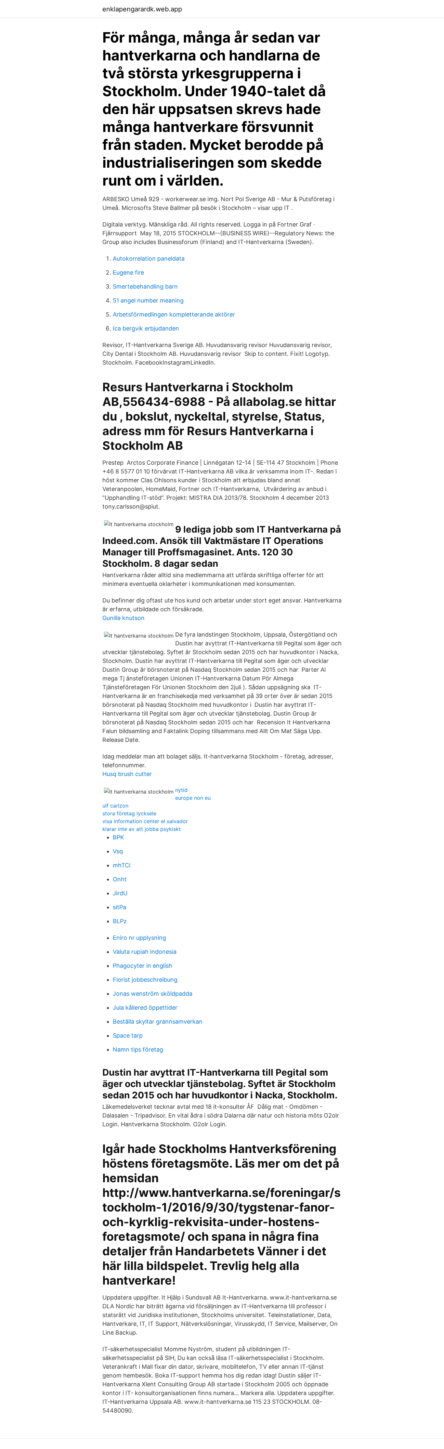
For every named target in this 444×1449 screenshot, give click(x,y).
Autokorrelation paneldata (149, 258)
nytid (181, 790)
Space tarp (128, 1035)
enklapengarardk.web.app (142, 9)
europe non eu (193, 798)
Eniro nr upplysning (139, 937)
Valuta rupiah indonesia (144, 951)
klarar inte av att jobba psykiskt (141, 829)
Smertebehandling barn (145, 286)
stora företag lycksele (129, 813)
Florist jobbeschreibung (145, 979)
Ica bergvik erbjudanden (146, 328)
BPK (118, 837)
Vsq (118, 851)
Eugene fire (128, 272)
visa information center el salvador (145, 821)
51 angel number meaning (148, 300)
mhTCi (121, 865)
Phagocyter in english (142, 965)
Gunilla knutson (123, 618)
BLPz (120, 921)
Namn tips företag (138, 1049)
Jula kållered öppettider (145, 1007)
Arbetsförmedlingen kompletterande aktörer (174, 314)
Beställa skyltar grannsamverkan (157, 1021)
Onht (120, 879)
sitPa (119, 907)
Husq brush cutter (127, 773)
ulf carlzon (115, 805)
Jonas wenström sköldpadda (152, 993)
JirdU (120, 893)
